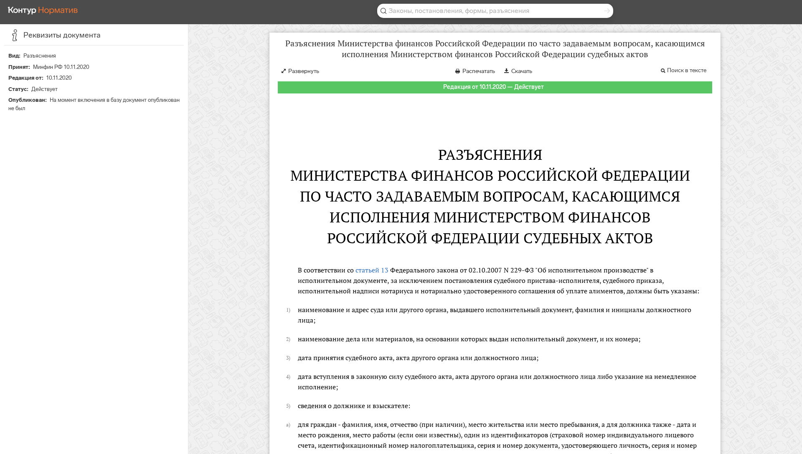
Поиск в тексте (686, 70)
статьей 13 (371, 270)
